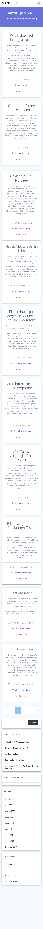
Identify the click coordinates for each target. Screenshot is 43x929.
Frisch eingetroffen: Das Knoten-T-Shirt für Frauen (21, 528)
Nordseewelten (21, 649)
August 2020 (9, 823)
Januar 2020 (9, 841)
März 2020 (9, 835)
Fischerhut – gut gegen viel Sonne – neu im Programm (21, 316)
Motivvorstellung (23, 153)
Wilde (11, 3)
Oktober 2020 (10, 811)
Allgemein (22, 85)
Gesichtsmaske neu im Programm (21, 386)
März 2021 (9, 805)
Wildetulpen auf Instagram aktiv (21, 37)
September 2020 (11, 817)
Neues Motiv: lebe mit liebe (21, 248)
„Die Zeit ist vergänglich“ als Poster (21, 456)
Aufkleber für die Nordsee (21, 178)
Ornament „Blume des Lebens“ (21, 108)
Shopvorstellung (22, 229)
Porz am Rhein (21, 593)
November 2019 (11, 847)
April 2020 (8, 829)
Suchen (33, 723)
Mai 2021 (8, 799)
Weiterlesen (21, 91)
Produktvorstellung (23, 363)
